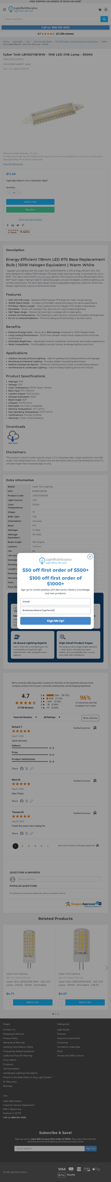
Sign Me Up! (55, 621)
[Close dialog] (90, 556)
